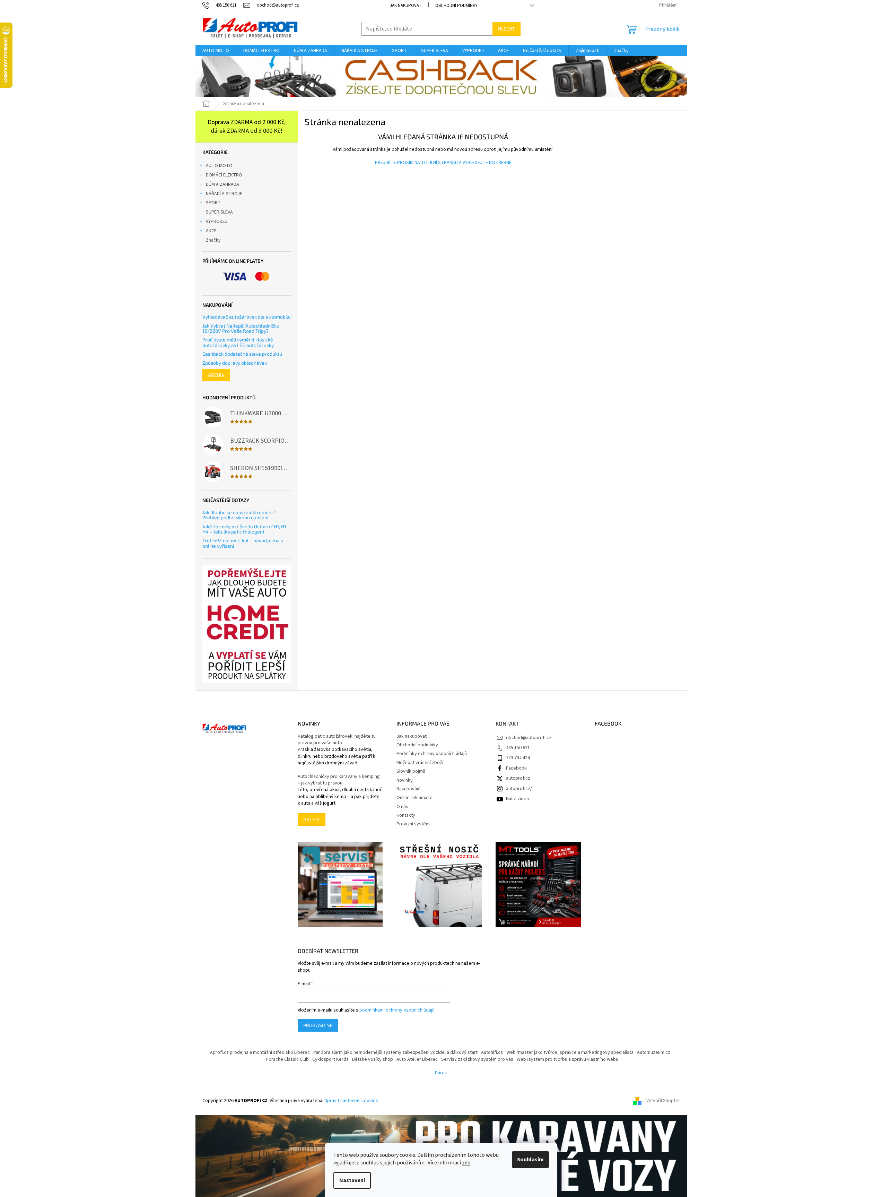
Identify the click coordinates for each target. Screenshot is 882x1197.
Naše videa (517, 798)
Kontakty (405, 815)
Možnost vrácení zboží (419, 762)
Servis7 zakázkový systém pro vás (477, 1059)
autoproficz (518, 778)
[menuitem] (215, 50)
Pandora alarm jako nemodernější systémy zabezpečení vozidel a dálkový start (395, 1052)
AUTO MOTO (219, 165)
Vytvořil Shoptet (663, 1101)
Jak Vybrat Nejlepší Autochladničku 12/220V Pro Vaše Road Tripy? (240, 328)
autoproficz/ (519, 788)
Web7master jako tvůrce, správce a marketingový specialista (570, 1052)
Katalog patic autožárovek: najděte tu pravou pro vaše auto (337, 739)
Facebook (516, 768)
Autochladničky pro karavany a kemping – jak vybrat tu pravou (339, 780)
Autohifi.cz (492, 1052)
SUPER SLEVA (219, 212)
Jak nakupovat (405, 5)
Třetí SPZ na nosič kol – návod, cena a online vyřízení (242, 543)
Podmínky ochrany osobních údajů (431, 753)
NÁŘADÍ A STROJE (224, 193)
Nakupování (408, 789)
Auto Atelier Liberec (417, 1059)
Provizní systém (413, 824)
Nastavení (352, 1180)
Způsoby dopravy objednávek (234, 362)
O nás (402, 806)
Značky (213, 240)
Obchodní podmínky (456, 5)
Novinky (404, 780)
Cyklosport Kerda (330, 1059)
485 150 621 (518, 747)
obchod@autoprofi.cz (528, 737)
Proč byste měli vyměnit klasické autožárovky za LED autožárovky (238, 342)
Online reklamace (414, 797)
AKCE (211, 230)
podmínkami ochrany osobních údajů (397, 1010)
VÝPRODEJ (216, 221)
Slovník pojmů (410, 771)
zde (466, 1162)
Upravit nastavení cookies (351, 1100)
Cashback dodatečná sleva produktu (242, 353)
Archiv (216, 375)
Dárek (441, 1072)
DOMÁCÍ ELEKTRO (224, 175)
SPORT (213, 202)
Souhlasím (530, 1159)
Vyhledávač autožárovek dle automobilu (246, 316)
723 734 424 (518, 757)
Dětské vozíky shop (372, 1059)
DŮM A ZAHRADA (222, 184)
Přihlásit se (318, 1025)
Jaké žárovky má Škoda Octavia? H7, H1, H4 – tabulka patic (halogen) (244, 529)
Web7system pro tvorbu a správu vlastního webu (567, 1059)
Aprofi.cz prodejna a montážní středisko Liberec (260, 1052)
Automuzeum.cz (653, 1052)
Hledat (506, 29)
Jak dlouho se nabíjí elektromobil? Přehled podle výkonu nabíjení (239, 515)
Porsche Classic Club (287, 1059)
